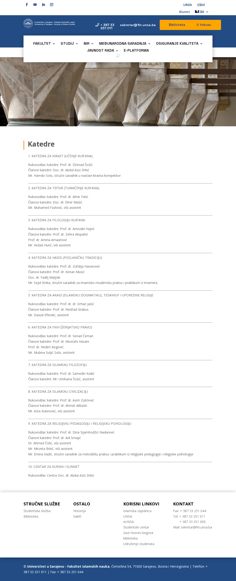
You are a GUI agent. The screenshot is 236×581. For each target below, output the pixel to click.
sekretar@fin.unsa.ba (138, 25)
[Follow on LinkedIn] (43, 4)
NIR (86, 44)
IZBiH (201, 5)
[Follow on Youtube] (35, 4)
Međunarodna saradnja (122, 44)
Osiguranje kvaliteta (177, 44)
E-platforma (136, 51)
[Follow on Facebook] (27, 4)
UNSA (187, 5)
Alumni (184, 12)
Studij (67, 44)
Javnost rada (100, 51)
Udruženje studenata (138, 544)
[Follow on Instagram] (51, 4)
